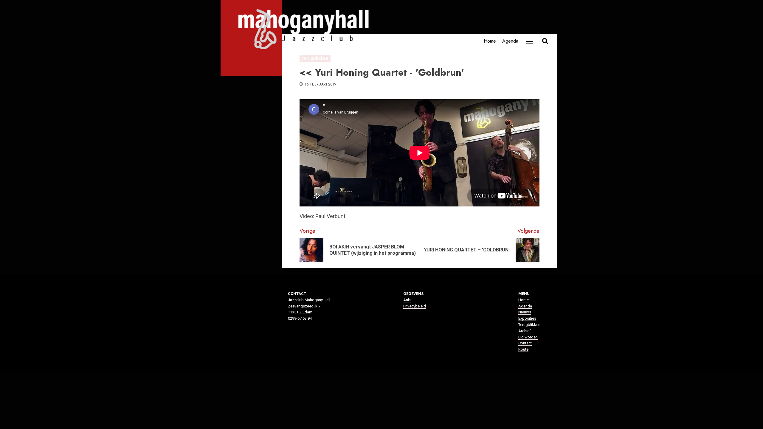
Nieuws (524, 312)
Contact (525, 343)
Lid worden (528, 337)
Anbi (407, 300)
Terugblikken (529, 324)
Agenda (510, 41)
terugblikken (315, 58)
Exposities (527, 318)
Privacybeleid (414, 306)
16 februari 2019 (321, 84)
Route (523, 349)
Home (490, 41)
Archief (524, 331)
